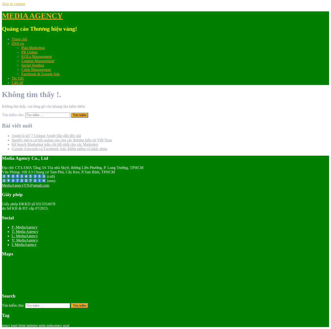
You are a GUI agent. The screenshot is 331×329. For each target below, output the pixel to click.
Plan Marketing (33, 48)
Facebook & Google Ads (40, 74)
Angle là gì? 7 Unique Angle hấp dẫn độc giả (46, 136)
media (42, 325)
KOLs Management (36, 56)
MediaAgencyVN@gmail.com (25, 185)
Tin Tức (18, 78)
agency (6, 325)
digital (21, 325)
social (66, 325)
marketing (32, 325)
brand (14, 325)
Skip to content (13, 4)
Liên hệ (17, 83)
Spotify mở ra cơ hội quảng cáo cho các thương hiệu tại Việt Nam (62, 140)
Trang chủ (19, 39)
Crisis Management (36, 70)
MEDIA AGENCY (32, 15)
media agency (54, 325)
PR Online (29, 52)
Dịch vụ (18, 43)
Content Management (37, 61)
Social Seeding (32, 65)
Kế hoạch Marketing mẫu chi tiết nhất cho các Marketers (55, 144)
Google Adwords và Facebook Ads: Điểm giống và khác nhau (59, 149)
